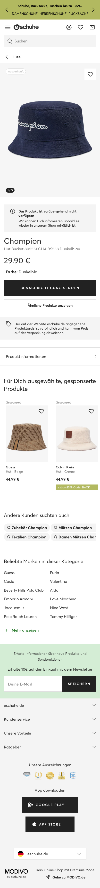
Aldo (54, 590)
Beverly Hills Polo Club (24, 590)
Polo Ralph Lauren (20, 616)
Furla (54, 572)
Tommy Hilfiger (63, 616)
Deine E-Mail (20, 684)
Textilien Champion (29, 537)
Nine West (59, 607)
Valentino (58, 581)
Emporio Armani (18, 598)
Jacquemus (14, 607)
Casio (9, 581)
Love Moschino (63, 598)
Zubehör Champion (29, 527)
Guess (9, 572)
